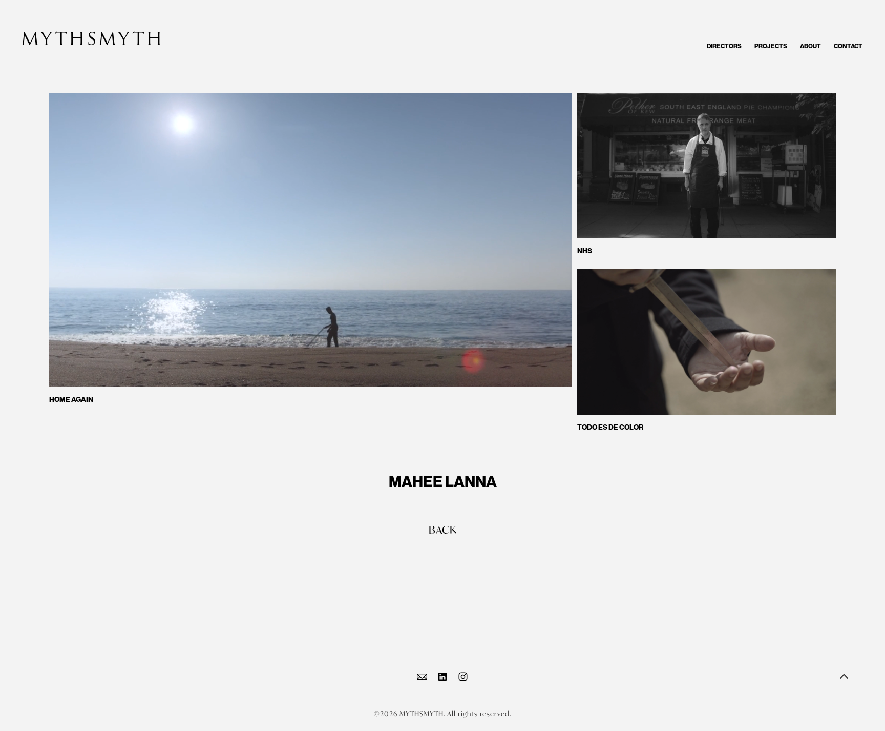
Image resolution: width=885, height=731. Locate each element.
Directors (724, 46)
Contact (848, 46)
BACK (443, 530)
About (810, 46)
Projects (770, 46)
